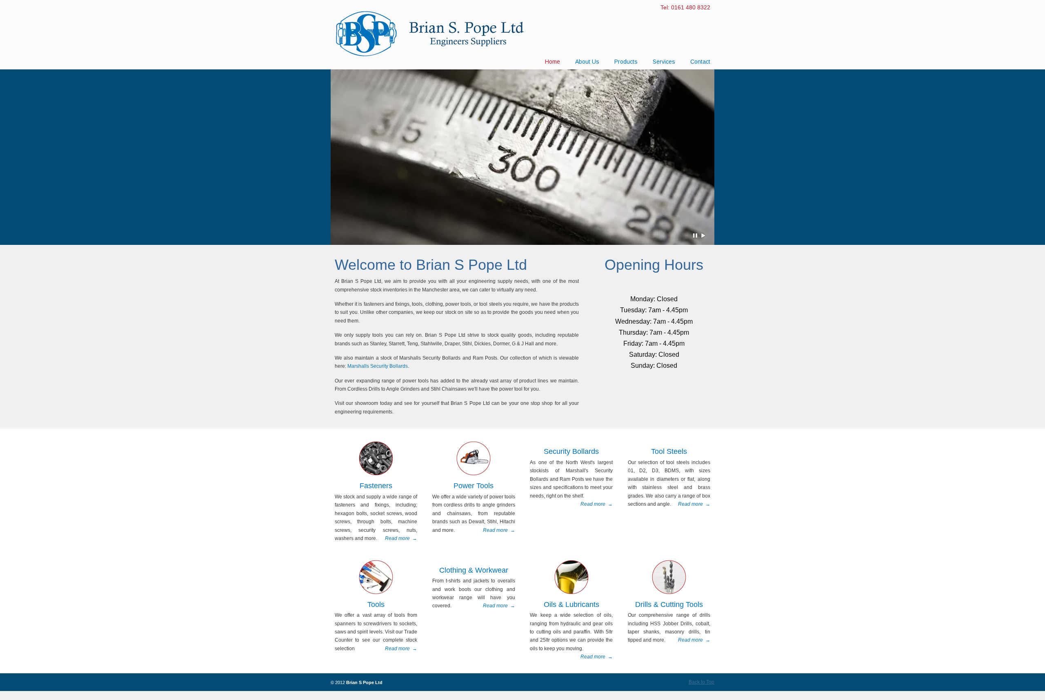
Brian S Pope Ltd (437, 33)
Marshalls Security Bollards (377, 366)
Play (703, 235)
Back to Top (701, 682)
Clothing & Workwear (473, 570)
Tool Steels (669, 451)
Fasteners (376, 486)
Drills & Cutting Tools (669, 604)
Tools (376, 604)
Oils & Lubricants (571, 604)
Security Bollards (571, 451)
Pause (695, 235)
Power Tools (474, 486)
